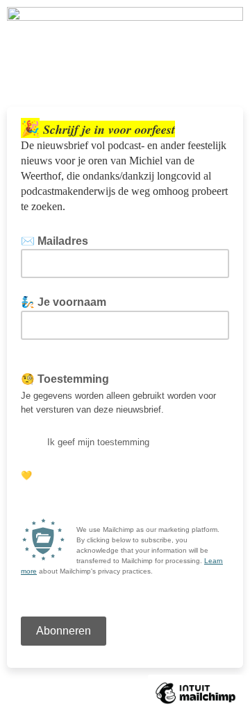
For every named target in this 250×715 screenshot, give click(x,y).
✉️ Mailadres (59, 241)
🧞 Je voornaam (63, 302)
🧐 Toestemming (65, 379)
